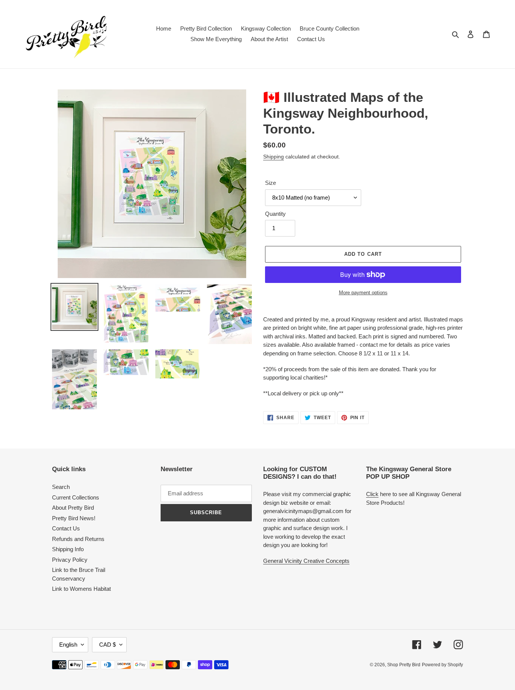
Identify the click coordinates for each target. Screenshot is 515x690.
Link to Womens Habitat (81, 589)
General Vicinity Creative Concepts (306, 561)
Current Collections (75, 497)
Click (372, 494)
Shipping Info (68, 549)
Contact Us (66, 528)
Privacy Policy (69, 559)
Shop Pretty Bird (403, 664)
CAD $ (107, 644)
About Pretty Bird (73, 507)
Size (270, 183)
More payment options (363, 292)
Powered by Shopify (442, 664)
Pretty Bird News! (73, 518)
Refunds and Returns (78, 539)
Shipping (273, 157)
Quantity (275, 214)
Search (61, 487)
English (68, 644)
